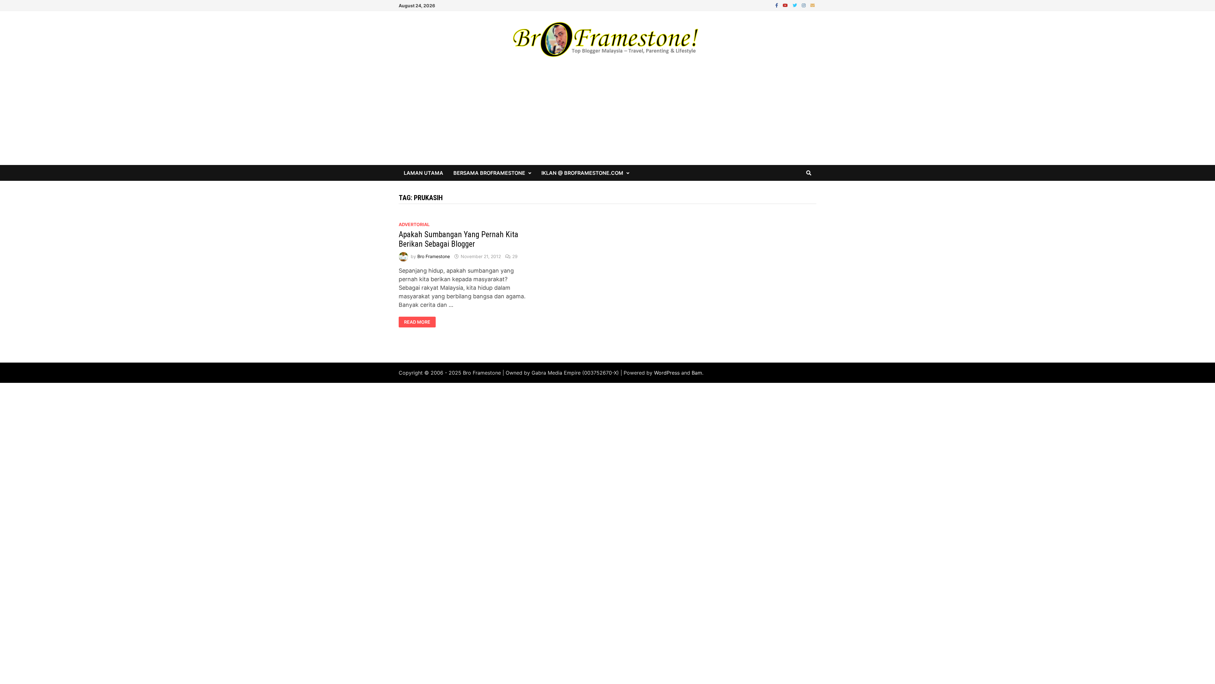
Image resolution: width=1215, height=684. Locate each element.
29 (515, 256)
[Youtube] (786, 5)
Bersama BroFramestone (489, 173)
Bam (697, 373)
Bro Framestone (433, 256)
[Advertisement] (607, 117)
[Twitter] (795, 5)
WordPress (667, 373)
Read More (418, 322)
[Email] (812, 5)
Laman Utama (423, 173)
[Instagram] (804, 5)
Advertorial (414, 224)
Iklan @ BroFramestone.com (582, 173)
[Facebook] (777, 5)
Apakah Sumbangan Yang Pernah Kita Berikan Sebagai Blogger (458, 239)
